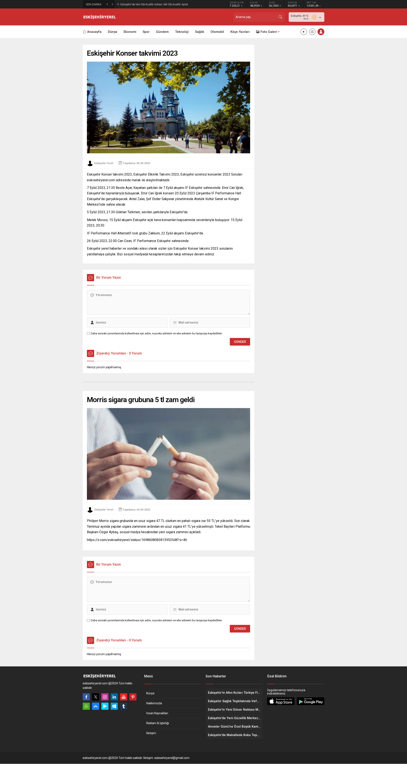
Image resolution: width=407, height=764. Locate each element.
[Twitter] (95, 696)
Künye (150, 693)
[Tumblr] (123, 706)
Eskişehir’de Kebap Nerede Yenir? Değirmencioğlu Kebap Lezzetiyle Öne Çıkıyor (167, 4)
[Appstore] (95, 706)
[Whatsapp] (86, 706)
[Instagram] (105, 696)
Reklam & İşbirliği (157, 723)
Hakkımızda (154, 703)
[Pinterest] (133, 696)
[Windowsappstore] (114, 706)
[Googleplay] (105, 706)
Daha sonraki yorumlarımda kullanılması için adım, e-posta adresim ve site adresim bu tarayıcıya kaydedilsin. (157, 333)
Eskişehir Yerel (103, 163)
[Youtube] (123, 696)
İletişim (151, 733)
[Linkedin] (114, 696)
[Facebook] (86, 696)
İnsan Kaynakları (157, 713)
